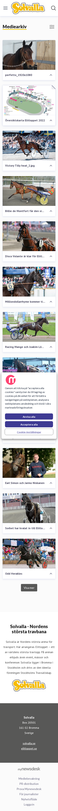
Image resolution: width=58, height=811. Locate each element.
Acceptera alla (29, 424)
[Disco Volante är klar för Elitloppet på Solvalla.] (29, 236)
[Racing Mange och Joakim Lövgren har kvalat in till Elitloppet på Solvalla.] (29, 327)
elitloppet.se (29, 748)
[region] (29, 405)
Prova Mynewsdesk (29, 789)
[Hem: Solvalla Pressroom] (28, 8)
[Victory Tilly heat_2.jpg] (29, 146)
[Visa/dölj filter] (51, 27)
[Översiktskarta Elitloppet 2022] (29, 100)
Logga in (29, 804)
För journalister (29, 794)
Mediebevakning (29, 778)
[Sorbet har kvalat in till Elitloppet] (29, 508)
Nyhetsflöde (29, 799)
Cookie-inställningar (29, 431)
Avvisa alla (29, 416)
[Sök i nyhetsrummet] (53, 8)
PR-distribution (29, 783)
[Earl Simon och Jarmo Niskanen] (29, 463)
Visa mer (29, 587)
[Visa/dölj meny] (5, 8)
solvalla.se (29, 743)
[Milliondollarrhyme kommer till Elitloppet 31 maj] (29, 282)
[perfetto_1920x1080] (29, 55)
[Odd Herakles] (29, 553)
